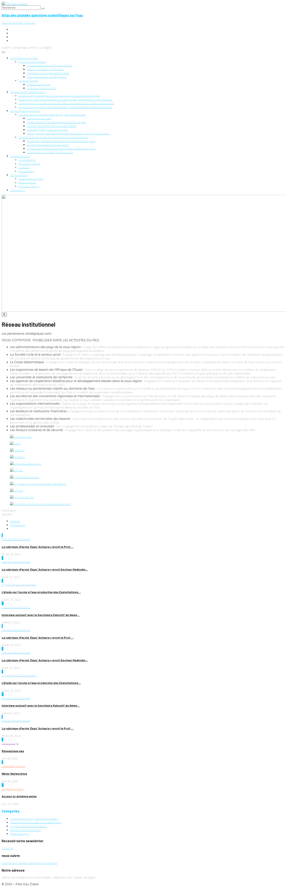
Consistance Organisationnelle (48, 73)
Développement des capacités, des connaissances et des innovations (66, 103)
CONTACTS (17, 190)
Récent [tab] (15, 521)
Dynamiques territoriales (19, 584)
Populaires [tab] (17, 525)
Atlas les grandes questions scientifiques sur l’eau (61, 141)
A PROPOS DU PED (24, 58)
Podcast (24, 167)
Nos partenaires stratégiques (47, 77)
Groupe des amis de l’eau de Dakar (52, 126)
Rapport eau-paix (39, 118)
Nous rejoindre (28, 80)
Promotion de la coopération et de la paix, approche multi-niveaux (65, 99)
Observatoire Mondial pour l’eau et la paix (56, 122)
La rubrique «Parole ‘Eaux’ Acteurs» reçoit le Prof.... (37, 546)
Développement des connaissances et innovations (53, 137)
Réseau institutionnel (41, 88)
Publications (27, 160)
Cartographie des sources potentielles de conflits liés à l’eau (68, 133)
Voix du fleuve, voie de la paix (47, 129)
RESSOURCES (20, 156)
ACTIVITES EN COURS (25, 111)
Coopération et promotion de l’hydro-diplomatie (52, 114)
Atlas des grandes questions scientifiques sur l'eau (42, 15)
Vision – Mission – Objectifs (45, 69)
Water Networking (14, 773)
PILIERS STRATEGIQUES (27, 92)
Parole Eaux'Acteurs (16, 539)
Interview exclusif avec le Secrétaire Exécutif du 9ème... (41, 615)
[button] (18, 23)
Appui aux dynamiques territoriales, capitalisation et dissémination (65, 107)
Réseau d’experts (39, 84)
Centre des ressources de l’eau (48, 145)
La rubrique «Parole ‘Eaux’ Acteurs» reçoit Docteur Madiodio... (45, 569)
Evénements (27, 182)
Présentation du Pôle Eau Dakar (49, 65)
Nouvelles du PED (31, 179)
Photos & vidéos (29, 163)
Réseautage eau (13, 751)
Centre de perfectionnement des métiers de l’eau (61, 148)
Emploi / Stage (28, 186)
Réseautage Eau (13, 766)
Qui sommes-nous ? (32, 62)
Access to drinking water (19, 796)
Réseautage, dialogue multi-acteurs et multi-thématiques (59, 95)
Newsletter (26, 171)
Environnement (12, 789)
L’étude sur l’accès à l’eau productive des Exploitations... (41, 592)
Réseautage (10, 743)
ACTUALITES (19, 175)
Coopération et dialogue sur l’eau (50, 152)
